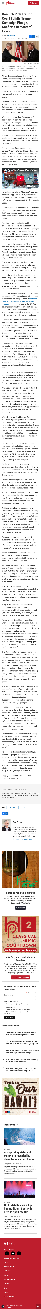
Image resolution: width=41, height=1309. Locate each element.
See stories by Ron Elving (22, 839)
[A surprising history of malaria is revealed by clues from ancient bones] (19, 1136)
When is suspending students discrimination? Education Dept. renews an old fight (22, 1051)
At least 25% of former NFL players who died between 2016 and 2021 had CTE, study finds (22, 1042)
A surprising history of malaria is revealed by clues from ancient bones (19, 1156)
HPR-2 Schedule (9, 1271)
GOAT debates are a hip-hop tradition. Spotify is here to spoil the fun (18, 1208)
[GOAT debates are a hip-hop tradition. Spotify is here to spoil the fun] (19, 1189)
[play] (3, 1306)
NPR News (11, 807)
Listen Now (20, 907)
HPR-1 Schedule (9, 1266)
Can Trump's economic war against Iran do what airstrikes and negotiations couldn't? (21, 1033)
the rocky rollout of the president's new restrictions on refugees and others (19, 301)
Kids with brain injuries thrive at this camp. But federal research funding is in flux (21, 1069)
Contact (6, 1275)
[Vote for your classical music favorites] (20, 934)
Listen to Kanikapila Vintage (20, 892)
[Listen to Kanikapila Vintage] (20, 869)
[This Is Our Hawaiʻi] (20, 1096)
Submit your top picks (20, 977)
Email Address (9, 995)
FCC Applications (9, 1296)
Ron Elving (11, 35)
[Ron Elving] (6, 825)
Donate (34, 3)
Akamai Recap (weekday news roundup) (18, 1009)
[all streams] (38, 1306)
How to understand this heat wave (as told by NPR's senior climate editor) (22, 1060)
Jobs (5, 1288)
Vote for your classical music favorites (20, 959)
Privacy (6, 1284)
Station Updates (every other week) (16, 1004)
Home (6, 1262)
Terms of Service (9, 1279)
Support (6, 1292)
